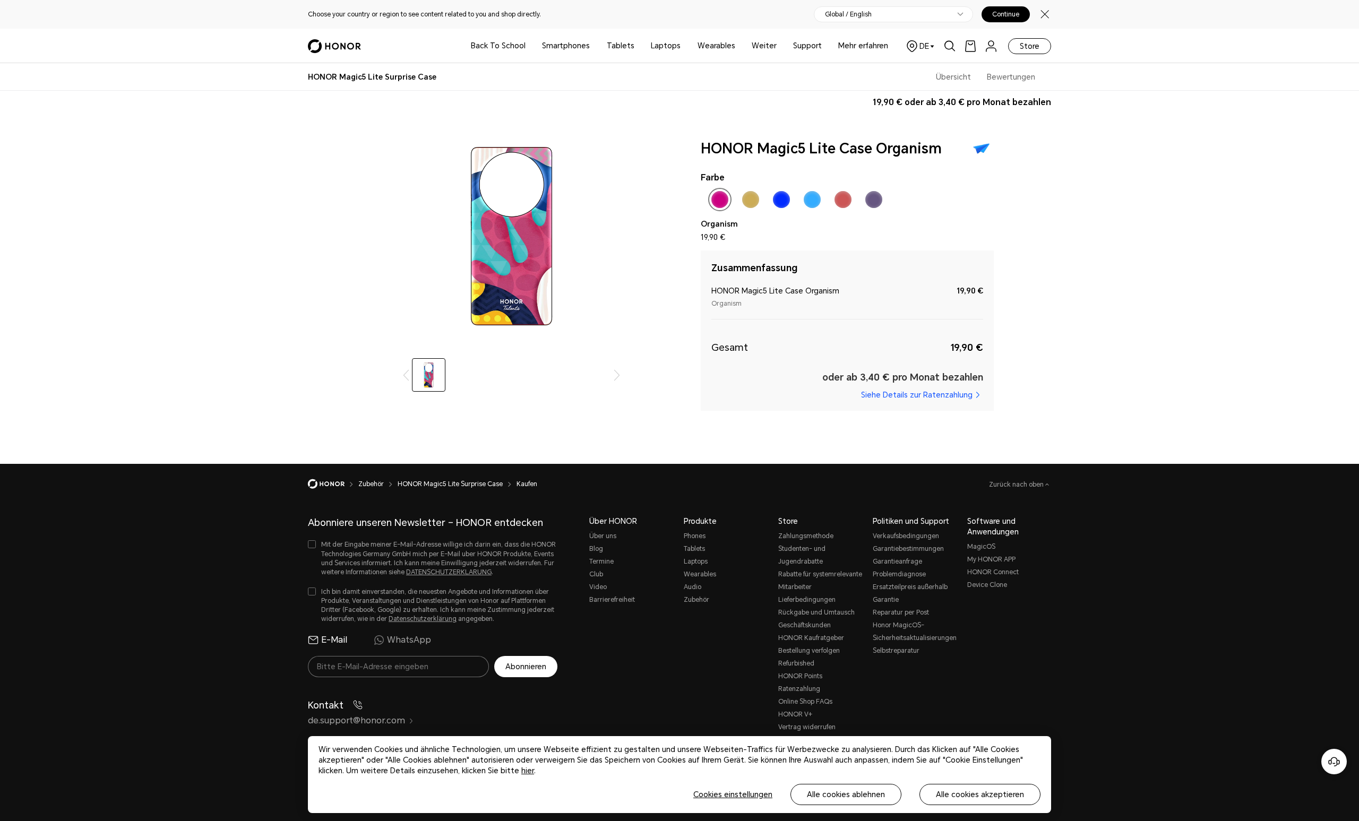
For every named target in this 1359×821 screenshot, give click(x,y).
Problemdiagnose (899, 574)
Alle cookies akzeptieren (980, 794)
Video (598, 587)
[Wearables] (739, 46)
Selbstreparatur (896, 650)
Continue (1005, 14)
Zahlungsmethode (805, 536)
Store (1029, 46)
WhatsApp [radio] (409, 640)
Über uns (602, 536)
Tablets (620, 45)
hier (527, 770)
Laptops (666, 45)
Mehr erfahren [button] (863, 45)
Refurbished (796, 663)
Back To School (498, 45)
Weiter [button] (764, 45)
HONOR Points (800, 676)
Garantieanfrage (897, 561)
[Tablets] (638, 46)
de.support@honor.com (356, 720)
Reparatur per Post (901, 612)
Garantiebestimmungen (908, 548)
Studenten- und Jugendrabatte (801, 555)
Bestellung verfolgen (809, 650)
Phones (695, 536)
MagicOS (981, 546)
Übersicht (953, 77)
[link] (970, 46)
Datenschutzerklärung (423, 619)
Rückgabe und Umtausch (816, 612)
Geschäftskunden (804, 625)
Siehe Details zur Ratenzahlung (917, 395)
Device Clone (987, 585)
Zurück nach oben (1017, 484)
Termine (601, 561)
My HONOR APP (991, 559)
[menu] (991, 46)
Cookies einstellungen (732, 794)
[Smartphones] (594, 46)
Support (807, 45)
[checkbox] (720, 201)
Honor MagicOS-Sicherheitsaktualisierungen (915, 631)
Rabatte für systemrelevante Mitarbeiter (820, 581)
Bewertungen (1011, 77)
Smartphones (566, 45)
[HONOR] (333, 484)
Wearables (716, 45)
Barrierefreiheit (612, 599)
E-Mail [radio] (334, 640)
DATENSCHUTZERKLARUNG (449, 572)
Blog (596, 548)
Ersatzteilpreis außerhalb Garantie (910, 593)
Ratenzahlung (799, 689)
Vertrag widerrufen (807, 727)
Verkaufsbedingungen (906, 536)
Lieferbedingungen (807, 599)
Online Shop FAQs (805, 701)
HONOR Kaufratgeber (811, 638)
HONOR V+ (795, 714)
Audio (692, 587)
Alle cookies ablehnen (846, 794)
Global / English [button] (848, 14)
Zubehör (696, 599)
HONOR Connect (993, 572)
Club (596, 574)
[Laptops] (685, 46)
